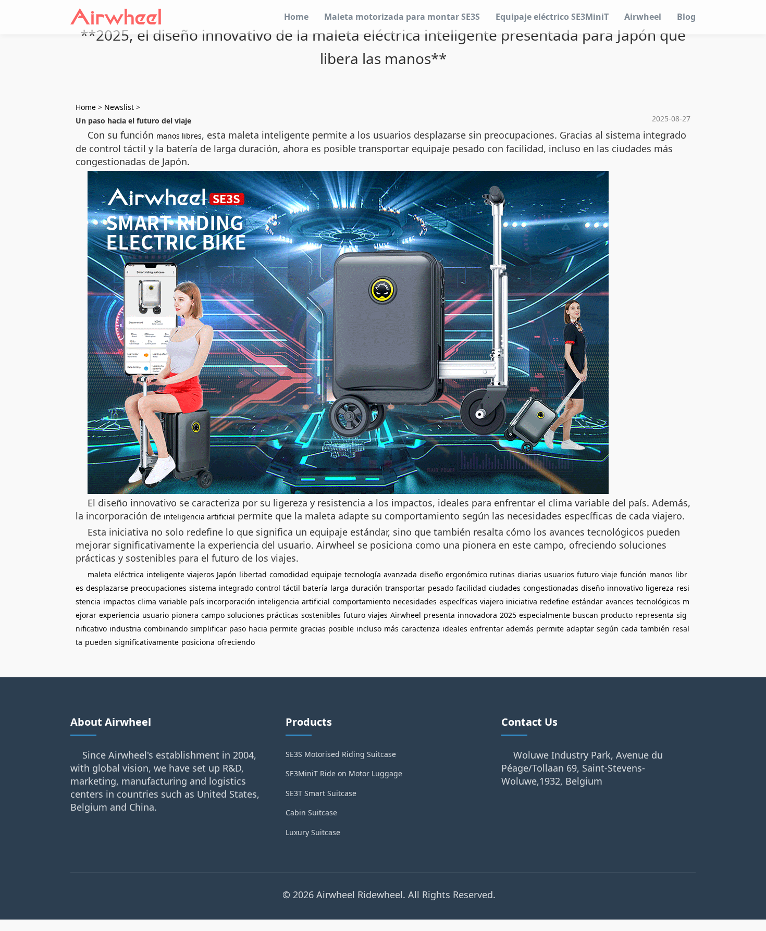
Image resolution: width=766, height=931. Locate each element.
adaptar (580, 629)
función (633, 574)
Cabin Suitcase (311, 812)
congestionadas (550, 588)
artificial (316, 601)
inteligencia (278, 601)
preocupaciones (159, 588)
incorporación (231, 601)
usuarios (559, 574)
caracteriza (420, 629)
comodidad (288, 574)
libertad (253, 574)
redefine (554, 601)
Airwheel (642, 16)
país (197, 601)
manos (661, 574)
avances (620, 601)
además (520, 629)
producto (617, 615)
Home (296, 16)
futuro (588, 574)
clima (147, 601)
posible (341, 629)
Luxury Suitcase (313, 832)
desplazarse (107, 588)
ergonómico (466, 574)
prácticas (283, 615)
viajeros (200, 574)
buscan (585, 615)
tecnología (362, 574)
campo (213, 615)
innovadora (477, 615)
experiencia (119, 615)
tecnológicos (658, 601)
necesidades (415, 601)
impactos (119, 601)
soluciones (245, 615)
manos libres (179, 136)
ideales (454, 629)
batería (315, 588)
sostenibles (321, 615)
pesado (440, 588)
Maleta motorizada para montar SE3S (402, 16)
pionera (185, 615)
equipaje (326, 574)
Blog (686, 16)
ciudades (505, 588)
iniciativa (521, 601)
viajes (378, 615)
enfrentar (486, 629)
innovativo (625, 588)
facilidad (471, 588)
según (608, 629)
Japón (227, 574)
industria (125, 629)
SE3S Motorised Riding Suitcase (341, 754)
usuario (155, 615)
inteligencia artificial (199, 517)
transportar (405, 588)
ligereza (660, 588)
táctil (291, 588)
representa (654, 615)
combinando (166, 629)
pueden (98, 642)
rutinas (502, 574)
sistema (202, 588)
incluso (368, 629)
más (391, 629)
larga (339, 588)
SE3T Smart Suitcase (321, 793)
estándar (587, 601)
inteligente (165, 574)
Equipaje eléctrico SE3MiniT (552, 16)
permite (284, 629)
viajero (491, 601)
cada (629, 629)
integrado (236, 588)
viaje (609, 574)
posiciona (198, 642)
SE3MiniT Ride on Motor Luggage (344, 773)
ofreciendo (236, 642)
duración (366, 588)
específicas (458, 601)
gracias (313, 629)
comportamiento (361, 601)
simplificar (208, 629)
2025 (508, 615)
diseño (431, 574)
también (655, 629)
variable (173, 601)
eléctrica (129, 574)
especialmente (544, 615)
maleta (100, 574)
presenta (439, 615)
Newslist (119, 107)
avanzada (400, 574)
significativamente (147, 642)
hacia (258, 629)
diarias (529, 574)
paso (237, 629)
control (268, 588)
